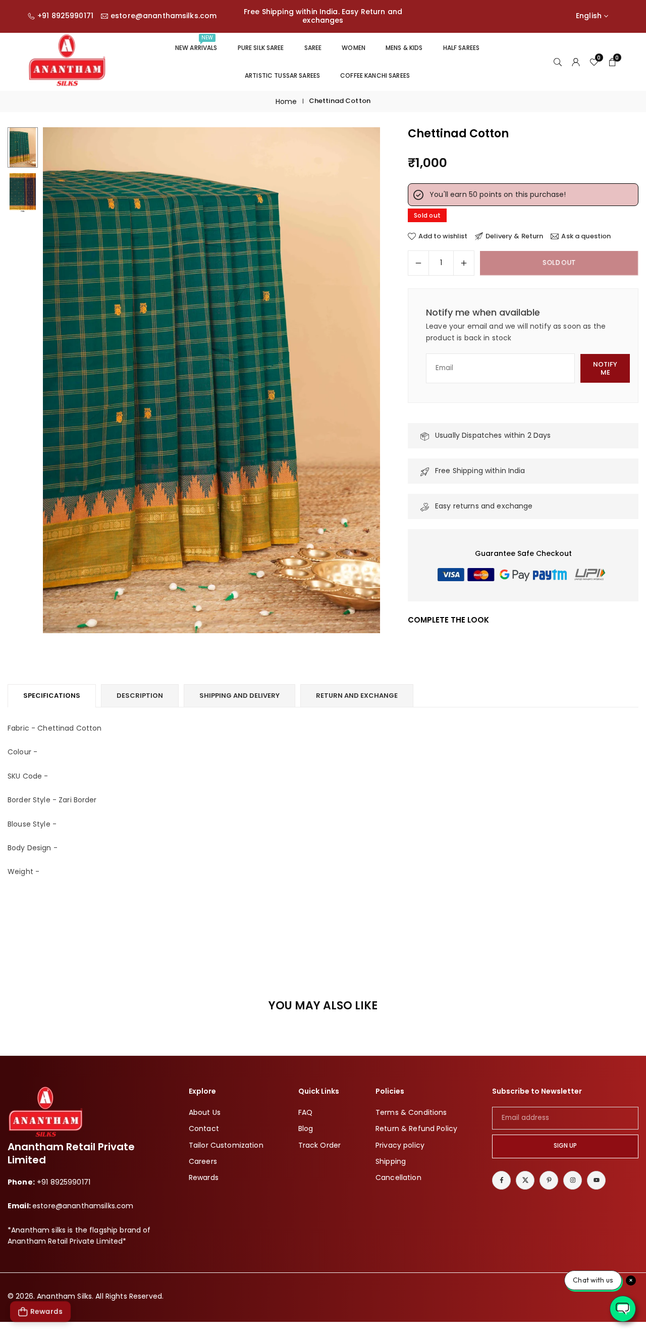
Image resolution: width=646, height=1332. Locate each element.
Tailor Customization (226, 1145)
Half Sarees (461, 47)
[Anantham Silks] (67, 61)
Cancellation (398, 1178)
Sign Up (565, 1146)
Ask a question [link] (586, 236)
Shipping (390, 1161)
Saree (313, 47)
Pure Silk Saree (261, 47)
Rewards (204, 1178)
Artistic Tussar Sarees (282, 75)
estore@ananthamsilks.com (164, 16)
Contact (204, 1129)
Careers (203, 1161)
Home (286, 101)
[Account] (576, 61)
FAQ (305, 1112)
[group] (211, 380)
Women (353, 47)
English (589, 16)
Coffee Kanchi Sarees (375, 75)
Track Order (319, 1145)
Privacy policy (399, 1145)
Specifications (51, 695)
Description (140, 695)
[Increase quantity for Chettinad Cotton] (464, 263)
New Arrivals (196, 43)
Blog (305, 1129)
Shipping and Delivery (239, 695)
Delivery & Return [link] (514, 236)
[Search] (558, 61)
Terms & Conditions (411, 1112)
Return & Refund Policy (416, 1129)
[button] (355, 380)
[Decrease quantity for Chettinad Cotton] (418, 263)
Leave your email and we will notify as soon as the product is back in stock (516, 331)
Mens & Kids (404, 47)
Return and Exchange (357, 695)
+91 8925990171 (65, 16)
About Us (205, 1112)
